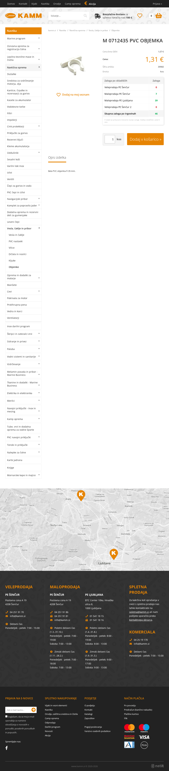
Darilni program (52, 726)
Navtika (45, 3)
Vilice (12, 247)
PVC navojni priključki (19, 437)
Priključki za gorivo (17, 133)
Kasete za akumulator (19, 100)
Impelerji (12, 119)
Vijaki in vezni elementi (56, 705)
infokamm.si (18, 616)
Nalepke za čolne (16, 452)
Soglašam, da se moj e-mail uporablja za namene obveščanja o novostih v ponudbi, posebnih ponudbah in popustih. (20, 724)
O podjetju (89, 705)
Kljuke (12, 260)
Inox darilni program (18, 326)
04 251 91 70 (17, 612)
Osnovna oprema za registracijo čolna (18, 47)
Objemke (14, 267)
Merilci (11, 400)
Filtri (9, 113)
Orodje (57, 3)
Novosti (49, 731)
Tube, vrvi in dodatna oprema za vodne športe (20, 428)
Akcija (92, 3)
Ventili (10, 179)
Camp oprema (73, 3)
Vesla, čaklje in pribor (19, 228)
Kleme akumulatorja (18, 146)
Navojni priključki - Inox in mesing (21, 410)
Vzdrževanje (13, 364)
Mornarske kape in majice (21, 475)
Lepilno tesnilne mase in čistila (20, 58)
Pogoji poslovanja (93, 726)
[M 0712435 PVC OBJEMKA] (73, 64)
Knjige (10, 467)
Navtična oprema (16, 67)
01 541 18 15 (97, 616)
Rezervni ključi (15, 139)
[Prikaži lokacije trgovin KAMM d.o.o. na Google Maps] (84, 529)
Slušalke (11, 74)
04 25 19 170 (141, 639)
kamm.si (52, 30)
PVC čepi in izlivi (16, 192)
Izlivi (9, 172)
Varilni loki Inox (15, 166)
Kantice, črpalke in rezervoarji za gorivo (18, 92)
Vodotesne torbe (16, 106)
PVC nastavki (16, 241)
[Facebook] (7, 748)
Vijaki (34, 3)
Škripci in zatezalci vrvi (19, 333)
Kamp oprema (15, 419)
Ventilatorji (13, 317)
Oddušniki (12, 152)
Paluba (11, 349)
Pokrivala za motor (17, 298)
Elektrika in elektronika (19, 393)
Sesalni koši (13, 159)
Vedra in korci (14, 311)
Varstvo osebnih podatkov (97, 731)
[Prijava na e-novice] (33, 710)
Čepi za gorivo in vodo (19, 185)
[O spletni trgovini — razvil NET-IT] (157, 766)
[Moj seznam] (139, 15)
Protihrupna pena (17, 304)
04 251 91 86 (61, 612)
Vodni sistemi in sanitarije (21, 356)
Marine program (16, 38)
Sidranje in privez (17, 341)
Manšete (12, 284)
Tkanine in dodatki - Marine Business (22, 384)
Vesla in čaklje (16, 234)
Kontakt (23, 3)
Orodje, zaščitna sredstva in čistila (61, 714)
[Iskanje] (85, 16)
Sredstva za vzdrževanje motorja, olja (20, 82)
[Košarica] (155, 15)
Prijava (157, 3)
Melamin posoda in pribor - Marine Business (22, 373)
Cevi (9, 291)
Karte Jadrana (14, 460)
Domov (11, 3)
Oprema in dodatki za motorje (19, 277)
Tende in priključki (17, 444)
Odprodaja (50, 722)
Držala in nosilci (17, 254)
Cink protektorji (15, 126)
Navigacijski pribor (17, 198)
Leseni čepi (13, 221)
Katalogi (88, 714)
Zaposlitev (89, 718)
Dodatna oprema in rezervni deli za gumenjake (22, 214)
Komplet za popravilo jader (22, 205)
